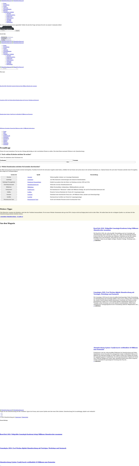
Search (17, 30)
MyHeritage (9, 22)
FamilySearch (9, 18)
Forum (5, 6)
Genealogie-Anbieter (8, 12)
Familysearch (31, 189)
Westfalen (5, 144)
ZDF (4, 133)
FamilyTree (9, 16)
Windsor (5, 140)
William (5, 141)
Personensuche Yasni (33, 199)
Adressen (5, 7)
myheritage (30, 179)
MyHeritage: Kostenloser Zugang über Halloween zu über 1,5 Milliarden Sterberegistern (17, 128)
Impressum (18, 417)
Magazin (5, 10)
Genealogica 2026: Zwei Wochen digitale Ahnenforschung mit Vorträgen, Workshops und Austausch (19, 100)
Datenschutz (25, 417)
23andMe (8, 20)
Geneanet (8, 19)
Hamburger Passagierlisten (34, 182)
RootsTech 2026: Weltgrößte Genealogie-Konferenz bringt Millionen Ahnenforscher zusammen (116, 229)
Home (4, 3)
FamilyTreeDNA (10, 15)
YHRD (5, 134)
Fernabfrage (6, 5)
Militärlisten (31, 187)
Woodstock (6, 138)
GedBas (30, 192)
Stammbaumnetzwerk (33, 184)
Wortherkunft (6, 135)
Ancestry (8, 13)
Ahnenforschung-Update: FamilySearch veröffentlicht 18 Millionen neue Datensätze (16, 114)
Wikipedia (5, 143)
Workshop (5, 137)
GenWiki (30, 197)
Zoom (4, 131)
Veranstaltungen (7, 9)
